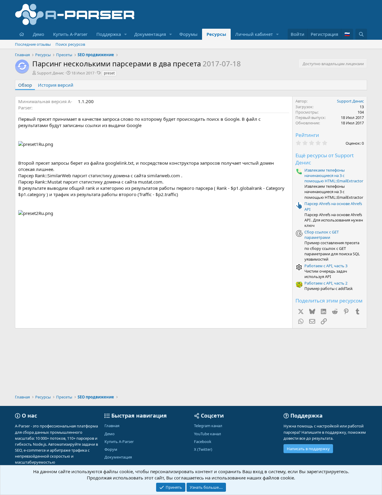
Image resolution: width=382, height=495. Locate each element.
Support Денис (50, 73)
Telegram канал (208, 425)
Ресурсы (216, 34)
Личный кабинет (254, 34)
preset (109, 73)
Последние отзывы (33, 44)
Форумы (188, 34)
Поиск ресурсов (70, 44)
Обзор (25, 85)
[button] (125, 34)
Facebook (202, 441)
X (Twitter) (203, 449)
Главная (111, 425)
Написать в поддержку (308, 448)
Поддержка (108, 34)
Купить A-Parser (70, 34)
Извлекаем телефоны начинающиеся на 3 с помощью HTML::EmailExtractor (333, 175)
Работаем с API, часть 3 (325, 265)
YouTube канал (207, 433)
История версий (55, 85)
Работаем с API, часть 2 (325, 283)
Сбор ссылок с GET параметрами (321, 234)
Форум (110, 449)
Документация (150, 34)
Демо (38, 34)
